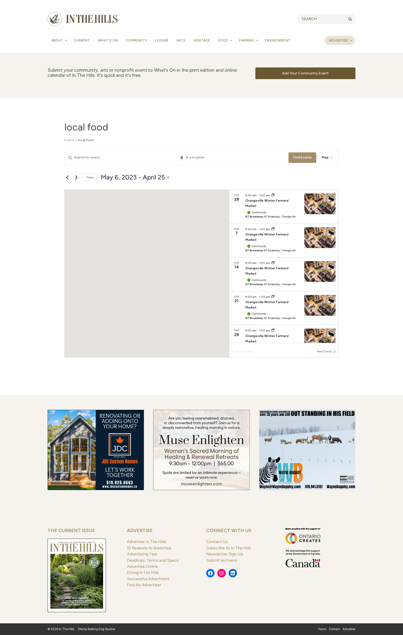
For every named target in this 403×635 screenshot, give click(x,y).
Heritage (202, 40)
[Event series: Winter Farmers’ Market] (272, 195)
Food (223, 40)
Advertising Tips (142, 553)
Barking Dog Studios (101, 629)
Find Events (302, 157)
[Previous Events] (67, 177)
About (57, 40)
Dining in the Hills (143, 572)
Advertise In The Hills (146, 541)
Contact (334, 629)
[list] (284, 266)
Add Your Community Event (305, 73)
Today (90, 177)
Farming (247, 40)
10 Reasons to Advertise (149, 547)
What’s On (108, 40)
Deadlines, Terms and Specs (153, 560)
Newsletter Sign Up (224, 553)
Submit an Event (221, 560)
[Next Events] (76, 177)
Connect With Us (228, 530)
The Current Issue (71, 530)
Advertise (338, 40)
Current (82, 40)
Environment (277, 40)
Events (69, 140)
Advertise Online (142, 566)
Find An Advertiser (144, 584)
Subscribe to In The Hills (228, 547)
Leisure (162, 40)
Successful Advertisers (148, 578)
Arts (181, 40)
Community (136, 40)
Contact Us (217, 541)
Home (322, 629)
